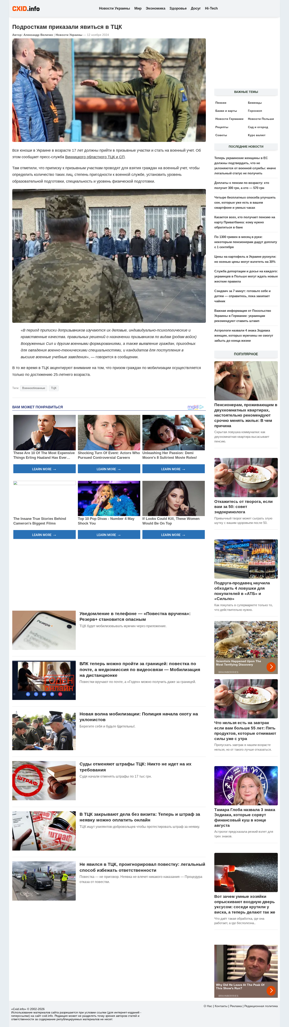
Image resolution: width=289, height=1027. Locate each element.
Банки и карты (226, 110)
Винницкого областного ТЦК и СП (95, 157)
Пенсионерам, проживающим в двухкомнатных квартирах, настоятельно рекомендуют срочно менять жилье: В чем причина (245, 415)
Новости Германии (229, 118)
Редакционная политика (261, 1006)
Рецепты (221, 127)
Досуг (196, 8)
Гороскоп (255, 110)
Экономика (155, 8)
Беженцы (255, 102)
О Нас (208, 1006)
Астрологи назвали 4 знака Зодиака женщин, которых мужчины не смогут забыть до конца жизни (243, 335)
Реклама (236, 1006)
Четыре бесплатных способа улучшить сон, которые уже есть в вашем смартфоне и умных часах (245, 202)
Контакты (221, 1006)
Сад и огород (258, 127)
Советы (221, 135)
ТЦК (53, 388)
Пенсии (220, 102)
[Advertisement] (109, 574)
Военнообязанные (33, 388)
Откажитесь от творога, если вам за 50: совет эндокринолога (243, 506)
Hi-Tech (211, 8)
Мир (138, 8)
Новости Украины (114, 8)
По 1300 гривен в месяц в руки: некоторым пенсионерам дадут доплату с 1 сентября (245, 242)
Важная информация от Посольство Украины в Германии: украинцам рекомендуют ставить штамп (242, 316)
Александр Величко (38, 34)
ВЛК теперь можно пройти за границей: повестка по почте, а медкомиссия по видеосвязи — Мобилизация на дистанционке (140, 669)
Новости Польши (261, 118)
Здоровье (178, 8)
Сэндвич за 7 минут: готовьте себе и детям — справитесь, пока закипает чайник (242, 296)
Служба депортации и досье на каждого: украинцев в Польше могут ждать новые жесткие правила (246, 276)
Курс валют (257, 135)
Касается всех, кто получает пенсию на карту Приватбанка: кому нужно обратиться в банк (244, 222)
